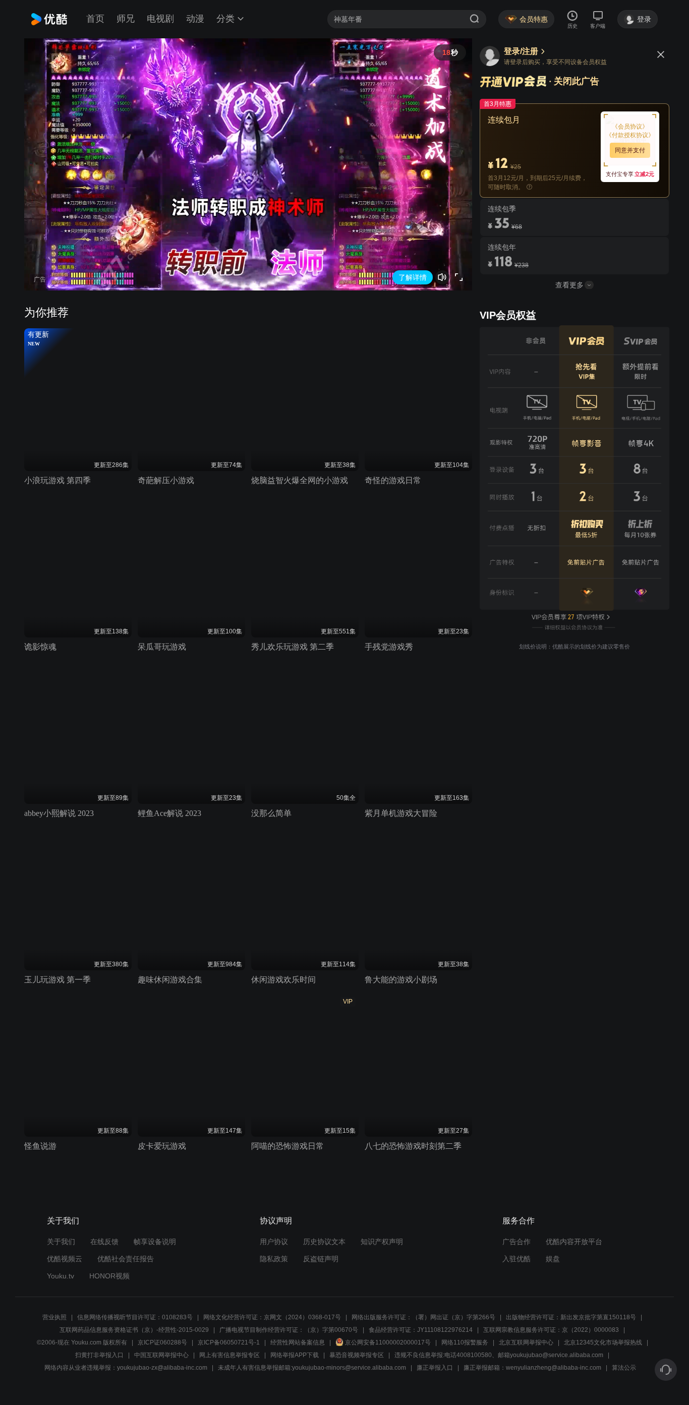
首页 (95, 19)
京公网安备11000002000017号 (388, 1342)
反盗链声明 (320, 1259)
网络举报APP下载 (294, 1355)
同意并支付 (630, 150)
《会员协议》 (630, 126)
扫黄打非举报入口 (99, 1355)
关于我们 (61, 1242)
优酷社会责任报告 (125, 1259)
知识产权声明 (382, 1242)
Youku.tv (60, 1276)
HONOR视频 (109, 1276)
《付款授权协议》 (630, 135)
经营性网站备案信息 (297, 1342)
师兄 (126, 19)
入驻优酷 (516, 1259)
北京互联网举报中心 (526, 1342)
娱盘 (553, 1259)
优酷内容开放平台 (574, 1242)
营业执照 (54, 1317)
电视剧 (160, 19)
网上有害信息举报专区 (229, 1355)
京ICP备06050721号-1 (229, 1342)
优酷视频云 (64, 1259)
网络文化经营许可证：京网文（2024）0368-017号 (272, 1317)
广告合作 (516, 1242)
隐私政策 (274, 1259)
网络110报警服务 (464, 1342)
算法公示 (624, 1367)
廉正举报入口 (435, 1367)
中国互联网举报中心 (161, 1355)
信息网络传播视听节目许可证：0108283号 (135, 1317)
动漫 (195, 19)
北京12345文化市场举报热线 (603, 1342)
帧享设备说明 (155, 1242)
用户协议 (274, 1242)
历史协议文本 (324, 1242)
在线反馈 (104, 1242)
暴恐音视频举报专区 (356, 1355)
